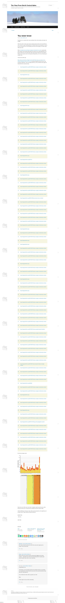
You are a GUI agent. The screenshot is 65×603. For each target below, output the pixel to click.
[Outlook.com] (38, 536)
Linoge (20, 554)
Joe (26, 37)
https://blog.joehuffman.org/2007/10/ (26, 159)
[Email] (28, 536)
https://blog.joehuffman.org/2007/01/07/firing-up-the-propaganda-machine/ (32, 421)
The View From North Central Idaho (23, 5)
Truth (18, 528)
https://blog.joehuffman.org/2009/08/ (26, 383)
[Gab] (19, 536)
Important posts (17, 26)
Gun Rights (32, 537)
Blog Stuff (25, 537)
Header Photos (23, 26)
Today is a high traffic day (31, 528)
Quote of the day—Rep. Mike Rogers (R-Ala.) (41, 529)
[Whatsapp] (23, 536)
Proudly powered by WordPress (32, 598)
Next (53, 30)
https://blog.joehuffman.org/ (24, 74)
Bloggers (29, 537)
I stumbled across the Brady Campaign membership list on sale (30, 50)
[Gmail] (36, 536)
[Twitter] (32, 536)
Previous (12, 30)
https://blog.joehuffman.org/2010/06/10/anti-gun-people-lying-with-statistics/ (32, 329)
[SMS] (34, 536)
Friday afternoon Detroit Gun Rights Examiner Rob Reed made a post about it (30, 60)
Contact (28, 26)
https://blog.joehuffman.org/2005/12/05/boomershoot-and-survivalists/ (31, 198)
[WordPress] (40, 536)
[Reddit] (24, 536)
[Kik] (42, 536)
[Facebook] (30, 536)
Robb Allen (20, 543)
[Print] (26, 536)
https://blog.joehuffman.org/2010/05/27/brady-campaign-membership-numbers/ (33, 66)
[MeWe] (21, 536)
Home (12, 26)
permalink (41, 537)
